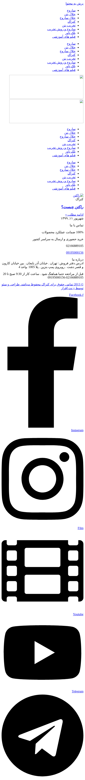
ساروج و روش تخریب (61, 29)
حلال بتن (70, 14)
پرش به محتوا (74, 3)
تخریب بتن (69, 25)
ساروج (71, 10)
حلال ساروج (68, 18)
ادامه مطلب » (74, 214)
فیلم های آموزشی (64, 36)
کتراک (72, 21)
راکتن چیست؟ (72, 207)
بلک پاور (70, 33)
